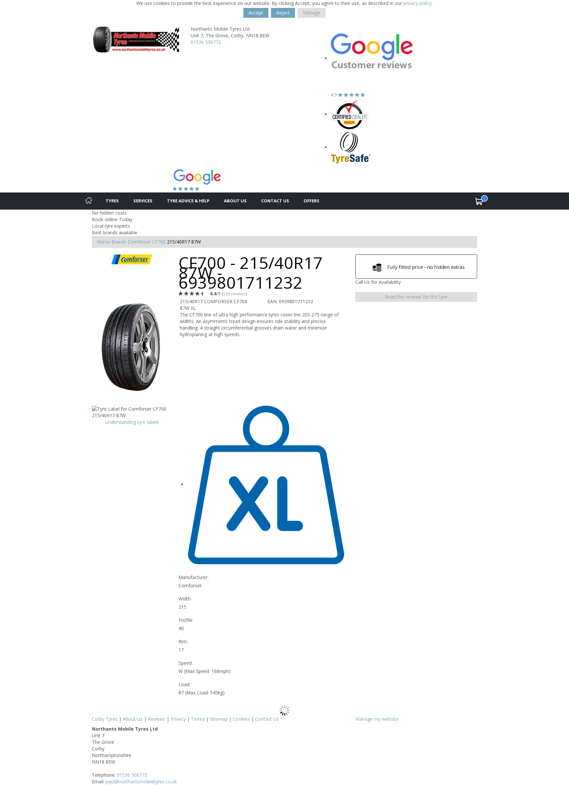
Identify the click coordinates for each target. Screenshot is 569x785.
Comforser (139, 242)
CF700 (159, 242)
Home (103, 242)
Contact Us (275, 201)
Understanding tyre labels (132, 422)
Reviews (156, 719)
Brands (118, 242)
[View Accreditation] (349, 114)
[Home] (88, 201)
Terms (198, 719)
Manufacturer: (193, 577)
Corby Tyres (105, 719)
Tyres (112, 201)
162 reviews (234, 293)
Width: (185, 599)
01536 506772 (206, 42)
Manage (311, 13)
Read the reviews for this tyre (416, 297)
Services (142, 201)
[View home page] (136, 39)
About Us (235, 201)
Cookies (241, 719)
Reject (283, 13)
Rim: (183, 641)
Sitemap (219, 719)
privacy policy (417, 3)
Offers (311, 201)
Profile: (185, 620)
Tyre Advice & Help (188, 201)
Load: (184, 684)
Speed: (185, 663)
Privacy (178, 719)
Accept (256, 13)
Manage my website (376, 719)
